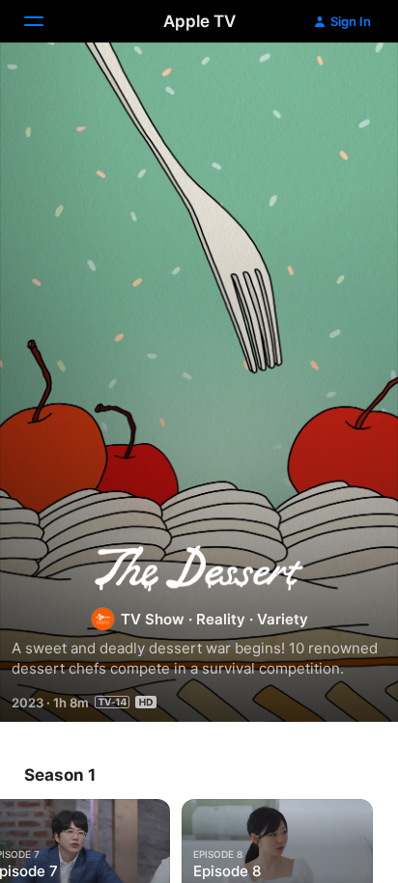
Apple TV (199, 21)
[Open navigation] (45, 21)
